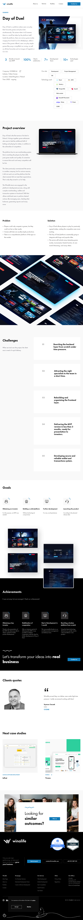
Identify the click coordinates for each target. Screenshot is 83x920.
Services (44, 3)
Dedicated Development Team (22, 882)
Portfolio (52, 4)
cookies (33, 900)
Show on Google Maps (74, 885)
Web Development (41, 879)
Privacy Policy (58, 879)
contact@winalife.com (52, 861)
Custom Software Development (22, 885)
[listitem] (41, 699)
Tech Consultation (41, 885)
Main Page (5, 879)
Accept (16, 907)
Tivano (48, 778)
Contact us (74, 4)
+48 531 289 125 (72, 861)
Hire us (55, 818)
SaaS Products (40, 887)
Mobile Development (42, 882)
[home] (8, 4)
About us (35, 4)
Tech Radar (40, 890)
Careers (61, 4)
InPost (5, 778)
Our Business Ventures (20, 879)
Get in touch (34, 861)
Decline (29, 906)
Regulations (57, 882)
